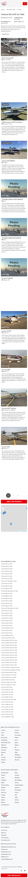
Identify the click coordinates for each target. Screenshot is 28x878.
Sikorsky (17, 759)
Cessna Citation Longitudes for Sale (10, 670)
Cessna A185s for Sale (7, 635)
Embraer (3, 759)
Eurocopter (18, 735)
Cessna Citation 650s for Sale (9, 655)
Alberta (3, 800)
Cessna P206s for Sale (7, 689)
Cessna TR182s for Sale (7, 716)
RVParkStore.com (6, 851)
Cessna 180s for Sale (6, 586)
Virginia (3, 787)
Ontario (3, 797)
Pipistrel (17, 750)
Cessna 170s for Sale (6, 573)
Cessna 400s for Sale (7, 618)
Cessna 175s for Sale (6, 578)
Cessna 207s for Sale (6, 600)
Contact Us (4, 830)
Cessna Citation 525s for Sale (9, 647)
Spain (16, 797)
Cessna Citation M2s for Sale (8, 672)
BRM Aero (17, 755)
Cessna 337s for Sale (6, 610)
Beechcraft (4, 737)
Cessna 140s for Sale (6, 566)
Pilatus (16, 737)
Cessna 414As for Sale (7, 628)
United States (4, 772)
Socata (17, 730)
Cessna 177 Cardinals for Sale (9, 581)
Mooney (3, 752)
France (16, 792)
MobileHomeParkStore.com (8, 847)
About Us (3, 832)
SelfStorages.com (6, 854)
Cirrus (2, 732)
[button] (5, 512)
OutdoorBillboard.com (7, 859)
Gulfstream (4, 747)
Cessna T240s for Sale (7, 709)
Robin (16, 752)
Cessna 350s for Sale (7, 615)
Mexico (3, 802)
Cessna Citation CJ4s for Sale (9, 665)
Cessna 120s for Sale (6, 563)
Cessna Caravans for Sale (8, 637)
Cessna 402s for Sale (7, 620)
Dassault (3, 750)
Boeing (17, 732)
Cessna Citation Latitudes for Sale (10, 667)
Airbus (16, 742)
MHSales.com (5, 856)
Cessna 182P (6, 370)
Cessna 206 (6, 447)
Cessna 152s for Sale (6, 571)
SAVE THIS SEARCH (14, 502)
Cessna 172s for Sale (6, 576)
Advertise (3, 835)
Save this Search (14, 875)
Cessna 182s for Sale (6, 588)
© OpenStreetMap (23, 531)
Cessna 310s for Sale (6, 605)
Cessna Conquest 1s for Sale (8, 682)
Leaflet (16, 531)
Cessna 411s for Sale (6, 625)
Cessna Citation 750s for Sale (9, 660)
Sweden (17, 802)
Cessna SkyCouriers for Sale (8, 699)
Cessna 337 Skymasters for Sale (9, 608)
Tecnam (3, 757)
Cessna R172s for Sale (7, 694)
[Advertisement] (14, 477)
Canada (3, 795)
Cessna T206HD (7, 278)
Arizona (3, 790)
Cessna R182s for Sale (7, 697)
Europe (17, 782)
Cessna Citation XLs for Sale (8, 674)
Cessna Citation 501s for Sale (9, 642)
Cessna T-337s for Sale (7, 702)
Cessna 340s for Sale (7, 613)
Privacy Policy (4, 837)
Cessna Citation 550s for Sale (9, 650)
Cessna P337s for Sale (7, 692)
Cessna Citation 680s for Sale (9, 657)
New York (3, 792)
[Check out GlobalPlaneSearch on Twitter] (25, 870)
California (3, 780)
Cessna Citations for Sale (8, 679)
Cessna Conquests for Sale (8, 684)
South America (5, 804)
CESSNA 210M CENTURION (11, 238)
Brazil (16, 772)
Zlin (16, 747)
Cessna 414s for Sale (6, 630)
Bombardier (4, 740)
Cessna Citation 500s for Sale (9, 640)
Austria (17, 800)
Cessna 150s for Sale (6, 568)
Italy (16, 795)
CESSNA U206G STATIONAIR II (12, 199)
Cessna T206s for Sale (7, 707)
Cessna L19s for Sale (6, 687)
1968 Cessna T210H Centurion (12, 122)
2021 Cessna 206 (7, 58)
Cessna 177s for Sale (6, 583)
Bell (2, 755)
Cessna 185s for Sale (6, 593)
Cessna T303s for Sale (7, 711)
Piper (2, 735)
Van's (16, 740)
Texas (2, 777)
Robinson (3, 745)
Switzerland (18, 790)
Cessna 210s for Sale (6, 603)
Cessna (3, 730)
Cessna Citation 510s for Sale (9, 645)
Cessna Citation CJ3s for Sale (9, 662)
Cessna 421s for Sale (6, 633)
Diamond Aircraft (5, 742)
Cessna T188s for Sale (7, 704)
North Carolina (5, 785)
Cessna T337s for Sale (7, 714)
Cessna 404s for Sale (7, 623)
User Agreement (5, 840)
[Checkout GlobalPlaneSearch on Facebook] (21, 870)
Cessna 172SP (6, 331)
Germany (17, 787)
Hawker (3, 762)
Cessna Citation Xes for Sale (8, 677)
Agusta (17, 745)
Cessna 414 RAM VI (8, 161)
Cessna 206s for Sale (7, 598)
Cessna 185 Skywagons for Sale (9, 591)
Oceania (17, 775)
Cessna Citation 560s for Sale (9, 652)
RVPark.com (4, 849)
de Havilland (18, 757)
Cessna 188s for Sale (6, 596)
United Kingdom (19, 785)
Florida (3, 775)
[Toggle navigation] (25, 3)
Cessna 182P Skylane (9, 408)
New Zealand (18, 780)
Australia (17, 777)
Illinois (2, 782)
